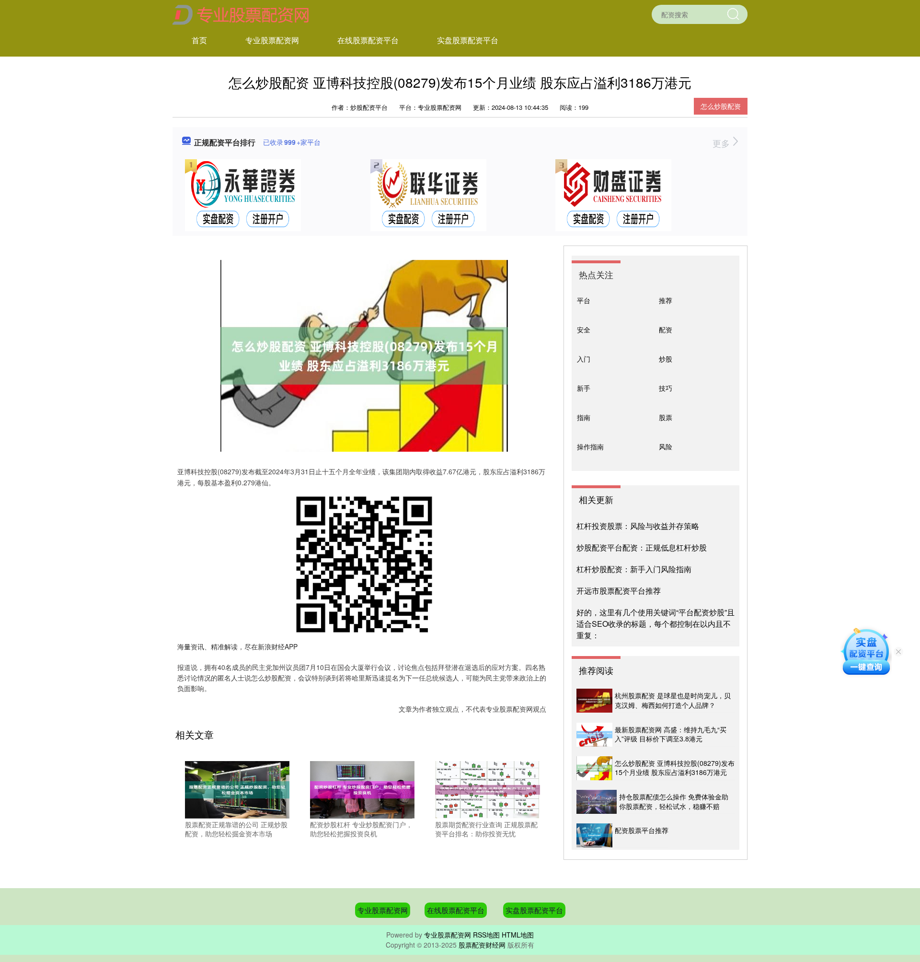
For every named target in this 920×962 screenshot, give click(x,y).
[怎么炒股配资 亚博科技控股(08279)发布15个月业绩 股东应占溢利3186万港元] (594, 768)
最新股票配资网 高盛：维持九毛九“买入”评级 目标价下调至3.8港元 (670, 734)
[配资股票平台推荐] (594, 835)
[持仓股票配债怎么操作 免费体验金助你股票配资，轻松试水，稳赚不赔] (596, 802)
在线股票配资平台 (368, 40)
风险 (665, 446)
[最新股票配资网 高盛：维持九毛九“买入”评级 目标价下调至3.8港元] (594, 735)
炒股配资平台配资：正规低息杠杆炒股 (641, 547)
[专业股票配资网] (240, 13)
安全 (583, 329)
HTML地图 (518, 934)
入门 (583, 359)
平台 (583, 300)
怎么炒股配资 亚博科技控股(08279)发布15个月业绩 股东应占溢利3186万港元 (675, 767)
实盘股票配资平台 (467, 40)
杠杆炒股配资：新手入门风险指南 (633, 569)
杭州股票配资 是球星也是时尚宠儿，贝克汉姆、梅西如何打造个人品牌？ (673, 700)
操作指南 (590, 446)
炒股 (665, 359)
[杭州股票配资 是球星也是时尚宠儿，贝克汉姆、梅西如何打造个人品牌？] (594, 701)
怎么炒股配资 (721, 106)
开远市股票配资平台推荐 (618, 590)
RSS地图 (486, 934)
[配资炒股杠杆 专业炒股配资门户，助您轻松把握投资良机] (362, 788)
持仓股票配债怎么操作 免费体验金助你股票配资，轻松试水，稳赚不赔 (673, 801)
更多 (722, 143)
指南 (583, 417)
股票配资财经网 (482, 945)
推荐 (665, 300)
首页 (199, 40)
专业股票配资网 (272, 40)
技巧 (665, 388)
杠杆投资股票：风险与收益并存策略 (637, 525)
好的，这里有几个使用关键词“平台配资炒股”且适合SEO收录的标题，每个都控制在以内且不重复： (655, 624)
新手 (583, 388)
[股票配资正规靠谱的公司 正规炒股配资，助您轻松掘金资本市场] (237, 788)
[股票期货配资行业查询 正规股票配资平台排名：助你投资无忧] (487, 788)
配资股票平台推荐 (641, 830)
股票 (665, 417)
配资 (665, 329)
